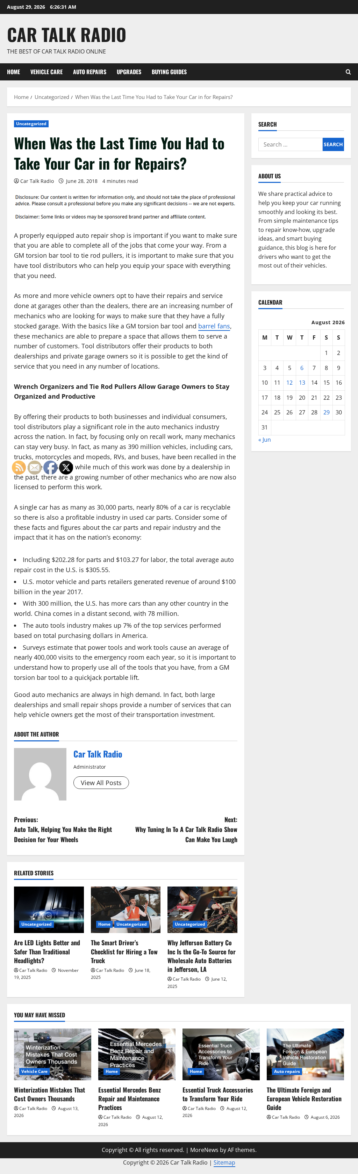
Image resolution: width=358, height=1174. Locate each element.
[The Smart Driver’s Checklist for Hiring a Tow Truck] (126, 910)
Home (13, 71)
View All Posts (101, 782)
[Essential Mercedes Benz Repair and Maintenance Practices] (137, 1054)
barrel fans (214, 326)
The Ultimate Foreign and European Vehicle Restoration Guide (304, 1098)
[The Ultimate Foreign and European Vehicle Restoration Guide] (305, 1054)
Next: (186, 829)
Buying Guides (169, 71)
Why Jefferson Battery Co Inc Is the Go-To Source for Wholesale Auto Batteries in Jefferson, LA (201, 956)
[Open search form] (348, 72)
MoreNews (204, 1150)
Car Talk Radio (66, 34)
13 (302, 382)
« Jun (264, 439)
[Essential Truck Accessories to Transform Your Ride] (221, 1054)
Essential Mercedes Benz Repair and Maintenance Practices (129, 1098)
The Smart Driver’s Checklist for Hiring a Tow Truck (124, 951)
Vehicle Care (46, 71)
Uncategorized (31, 124)
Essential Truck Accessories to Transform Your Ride (217, 1094)
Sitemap (224, 1162)
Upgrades (129, 71)
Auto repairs (89, 71)
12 (289, 382)
